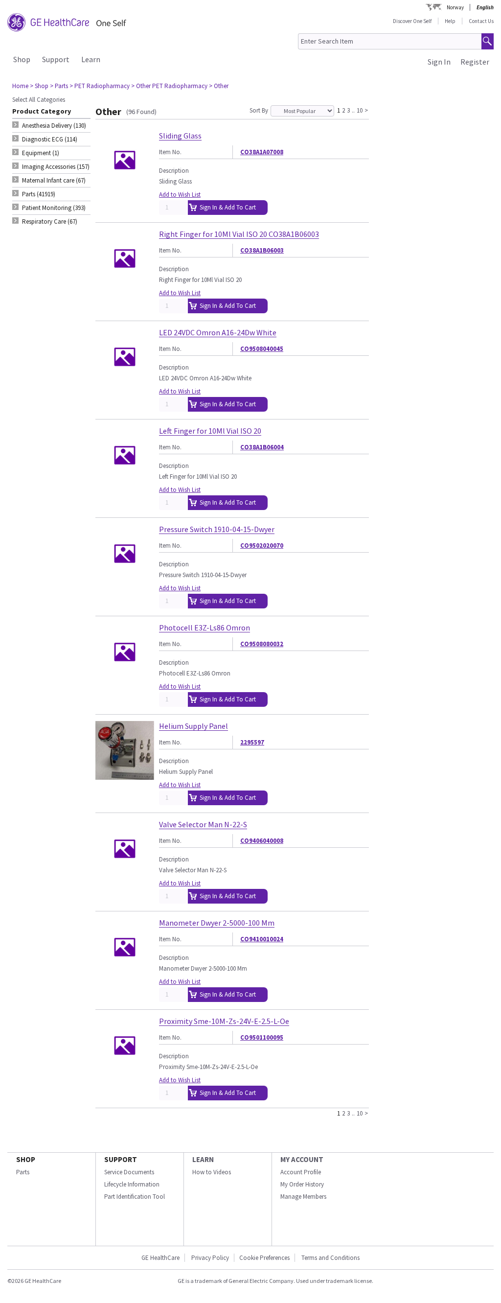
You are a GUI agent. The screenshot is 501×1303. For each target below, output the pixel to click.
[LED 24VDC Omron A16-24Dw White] (124, 382)
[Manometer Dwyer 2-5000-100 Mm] (124, 972)
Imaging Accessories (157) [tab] (56, 167)
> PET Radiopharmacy (99, 86)
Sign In (439, 62)
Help (450, 21)
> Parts (59, 86)
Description (174, 170)
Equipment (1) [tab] (40, 153)
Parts (22, 1172)
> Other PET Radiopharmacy (169, 86)
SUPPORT (120, 1159)
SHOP (25, 1159)
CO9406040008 (261, 841)
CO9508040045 (261, 349)
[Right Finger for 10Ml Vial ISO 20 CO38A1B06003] (124, 283)
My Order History (302, 1184)
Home (20, 86)
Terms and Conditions (330, 1258)
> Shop (39, 86)
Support (55, 59)
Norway (455, 7)
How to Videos (211, 1172)
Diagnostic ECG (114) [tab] (49, 139)
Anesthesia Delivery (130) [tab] (54, 125)
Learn (90, 59)
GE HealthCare (160, 1258)
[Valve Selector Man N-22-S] (124, 874)
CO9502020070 (261, 545)
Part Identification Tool (134, 1196)
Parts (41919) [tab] (38, 194)
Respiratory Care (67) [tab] (49, 221)
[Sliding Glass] (124, 185)
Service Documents (129, 1172)
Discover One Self (412, 21)
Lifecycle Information (131, 1184)
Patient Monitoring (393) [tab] (54, 208)
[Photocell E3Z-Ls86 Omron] (124, 677)
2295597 (252, 742)
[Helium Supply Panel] (124, 775)
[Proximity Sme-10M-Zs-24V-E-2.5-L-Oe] (124, 1071)
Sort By (259, 110)
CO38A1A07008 (261, 152)
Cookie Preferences (264, 1258)
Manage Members (303, 1196)
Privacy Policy (209, 1258)
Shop (21, 59)
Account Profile (300, 1172)
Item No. (170, 152)
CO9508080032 (261, 644)
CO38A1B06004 (262, 447)
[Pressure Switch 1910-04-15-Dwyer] (124, 579)
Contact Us (481, 21)
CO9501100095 (261, 1037)
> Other (218, 86)
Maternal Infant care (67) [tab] (54, 180)
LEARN (203, 1159)
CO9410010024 (261, 939)
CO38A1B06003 (262, 250)
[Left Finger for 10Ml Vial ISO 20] (124, 480)
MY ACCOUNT (301, 1159)
